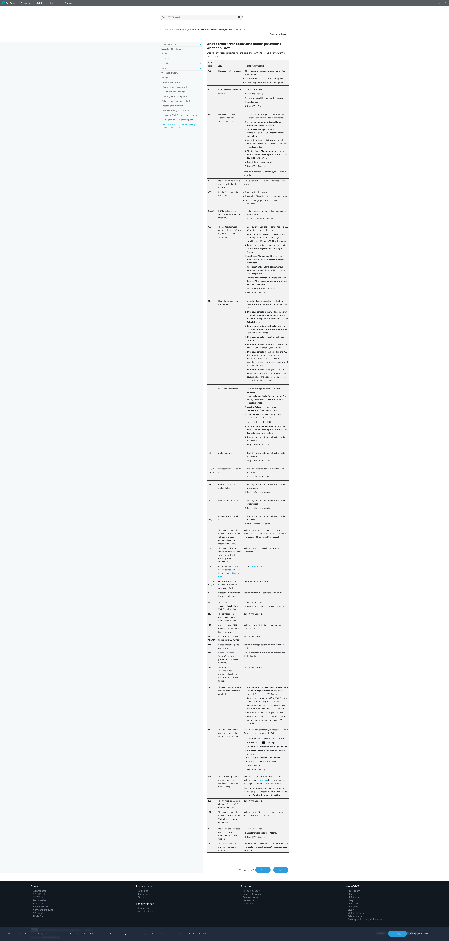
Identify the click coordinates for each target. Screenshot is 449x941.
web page (264, 780)
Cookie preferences (419, 933)
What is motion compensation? (176, 101)
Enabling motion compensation (176, 96)
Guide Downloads (278, 34)
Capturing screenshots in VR (175, 87)
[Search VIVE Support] (237, 17)
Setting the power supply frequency (178, 119)
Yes (263, 869)
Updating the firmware (172, 105)
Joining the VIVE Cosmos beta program (179, 115)
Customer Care (257, 566)
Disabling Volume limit (172, 82)
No (280, 869)
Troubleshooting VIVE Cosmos (175, 110)
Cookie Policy (207, 934)
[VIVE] (8, 3)
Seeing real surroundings (173, 91)
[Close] (439, 3)
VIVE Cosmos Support (169, 29)
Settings (185, 29)
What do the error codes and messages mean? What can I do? (179, 125)
